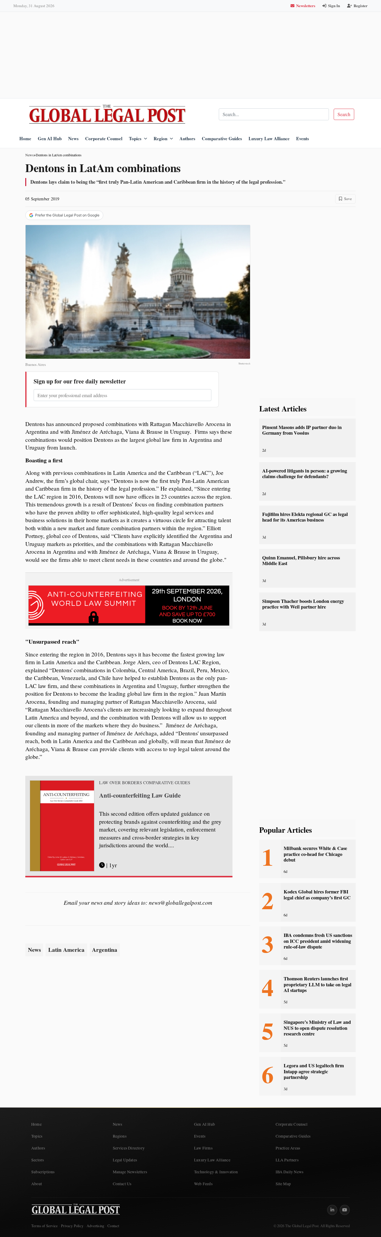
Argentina (104, 950)
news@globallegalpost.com (180, 902)
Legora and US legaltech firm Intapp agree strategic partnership (314, 1071)
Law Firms (203, 1148)
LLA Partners (287, 1160)
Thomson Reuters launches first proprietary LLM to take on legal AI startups (318, 984)
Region (160, 138)
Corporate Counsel (103, 138)
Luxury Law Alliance (269, 138)
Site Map (283, 1183)
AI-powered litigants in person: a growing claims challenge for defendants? (304, 473)
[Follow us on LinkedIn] (332, 1210)
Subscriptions (43, 1171)
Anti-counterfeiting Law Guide (140, 795)
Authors (187, 138)
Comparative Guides (222, 138)
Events (302, 138)
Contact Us (122, 1183)
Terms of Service (44, 1225)
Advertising (95, 1225)
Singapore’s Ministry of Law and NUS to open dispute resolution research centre (317, 1027)
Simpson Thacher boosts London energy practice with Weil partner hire (303, 604)
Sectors (37, 1160)
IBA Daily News (290, 1171)
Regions (120, 1136)
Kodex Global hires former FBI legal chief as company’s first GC (317, 894)
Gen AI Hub (50, 138)
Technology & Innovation (216, 1171)
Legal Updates (125, 1160)
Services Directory (129, 1148)
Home (25, 138)
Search (344, 114)
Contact (113, 1225)
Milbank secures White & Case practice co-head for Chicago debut (315, 854)
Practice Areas (288, 1148)
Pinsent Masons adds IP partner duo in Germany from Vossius (302, 430)
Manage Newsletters (130, 1171)
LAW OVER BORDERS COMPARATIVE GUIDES (144, 782)
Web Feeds (203, 1183)
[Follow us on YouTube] (345, 1210)
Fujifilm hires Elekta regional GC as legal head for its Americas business (305, 517)
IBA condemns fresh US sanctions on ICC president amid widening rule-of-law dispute (318, 941)
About (36, 1183)
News (73, 138)
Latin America (66, 950)
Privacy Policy (72, 1225)
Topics (135, 138)
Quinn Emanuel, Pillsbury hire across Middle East (301, 560)
